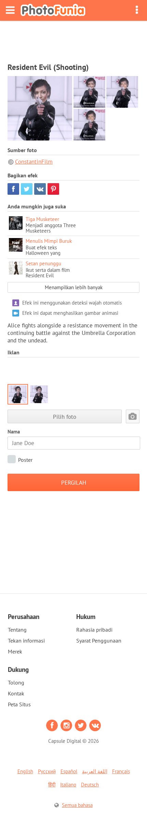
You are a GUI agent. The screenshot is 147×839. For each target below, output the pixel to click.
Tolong (16, 682)
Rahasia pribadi (94, 629)
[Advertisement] (73, 40)
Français (121, 771)
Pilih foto (64, 417)
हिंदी (51, 784)
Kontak (16, 693)
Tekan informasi (26, 640)
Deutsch (90, 784)
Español (69, 771)
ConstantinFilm (34, 161)
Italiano (68, 784)
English (25, 771)
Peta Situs (19, 704)
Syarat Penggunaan (98, 640)
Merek (15, 651)
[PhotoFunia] (53, 10)
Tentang (17, 629)
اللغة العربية (94, 771)
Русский (47, 771)
